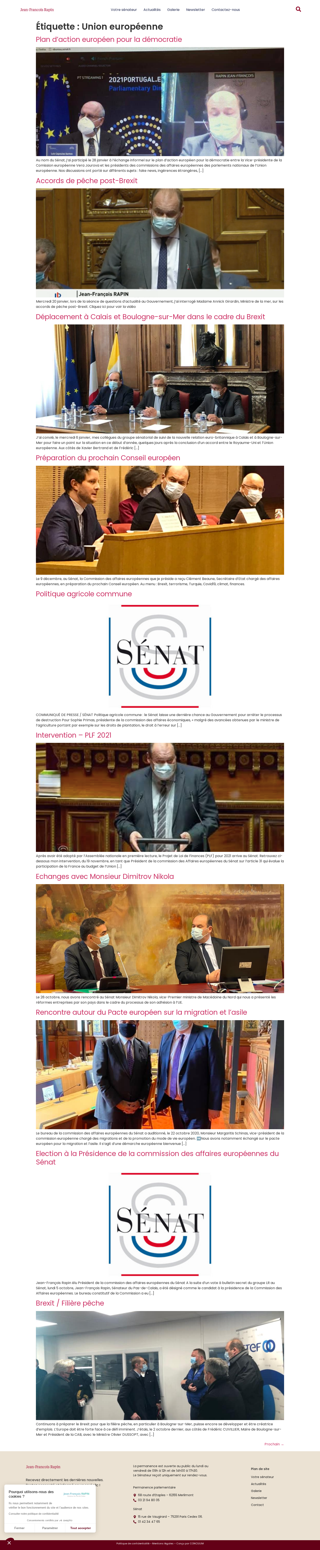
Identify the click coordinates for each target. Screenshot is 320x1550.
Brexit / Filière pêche (70, 1303)
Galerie (173, 9)
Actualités (152, 9)
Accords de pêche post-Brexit (87, 181)
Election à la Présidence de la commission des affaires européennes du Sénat (157, 1158)
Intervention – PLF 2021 (73, 735)
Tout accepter (80, 1528)
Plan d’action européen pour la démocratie (109, 39)
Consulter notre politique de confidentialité (34, 1513)
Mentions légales (162, 1543)
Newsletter (195, 9)
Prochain (274, 1444)
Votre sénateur (124, 9)
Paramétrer (50, 1528)
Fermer (19, 1528)
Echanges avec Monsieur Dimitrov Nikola (105, 876)
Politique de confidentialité (132, 1543)
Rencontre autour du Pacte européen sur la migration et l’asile (141, 1012)
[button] (9, 1542)
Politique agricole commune (84, 594)
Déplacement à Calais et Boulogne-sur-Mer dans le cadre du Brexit (150, 317)
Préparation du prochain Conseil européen (108, 458)
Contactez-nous (226, 9)
